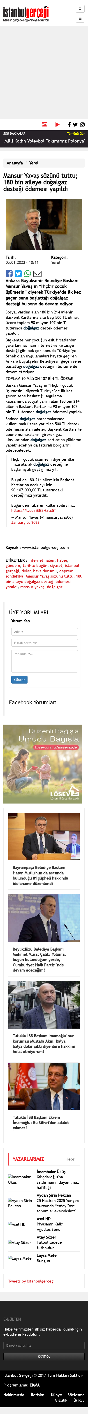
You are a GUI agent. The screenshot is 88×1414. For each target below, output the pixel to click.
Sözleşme (76, 1394)
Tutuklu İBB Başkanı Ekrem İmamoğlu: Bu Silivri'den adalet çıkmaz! (41, 1123)
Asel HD (44, 1218)
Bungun (43, 1260)
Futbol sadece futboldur (49, 1245)
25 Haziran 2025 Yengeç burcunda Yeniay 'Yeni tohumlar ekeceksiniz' (58, 1206)
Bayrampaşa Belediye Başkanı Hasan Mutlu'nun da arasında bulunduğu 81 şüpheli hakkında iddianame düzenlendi (40, 875)
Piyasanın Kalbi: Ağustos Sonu (51, 1226)
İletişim (37, 1394)
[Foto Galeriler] (44, 124)
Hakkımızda (13, 1394)
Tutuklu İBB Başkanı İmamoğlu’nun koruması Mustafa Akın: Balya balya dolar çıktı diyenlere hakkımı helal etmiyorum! (44, 1043)
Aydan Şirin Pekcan (54, 1195)
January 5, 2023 (25, 522)
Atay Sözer (46, 1237)
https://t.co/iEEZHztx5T (33, 510)
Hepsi (71, 1159)
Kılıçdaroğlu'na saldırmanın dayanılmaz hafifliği (58, 1182)
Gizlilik (61, 1400)
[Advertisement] (44, 73)
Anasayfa (15, 163)
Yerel (33, 163)
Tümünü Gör (76, 133)
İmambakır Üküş (51, 1171)
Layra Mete (47, 1255)
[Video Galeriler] (59, 124)
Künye (56, 1394)
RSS (81, 1400)
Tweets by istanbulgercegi (31, 1281)
